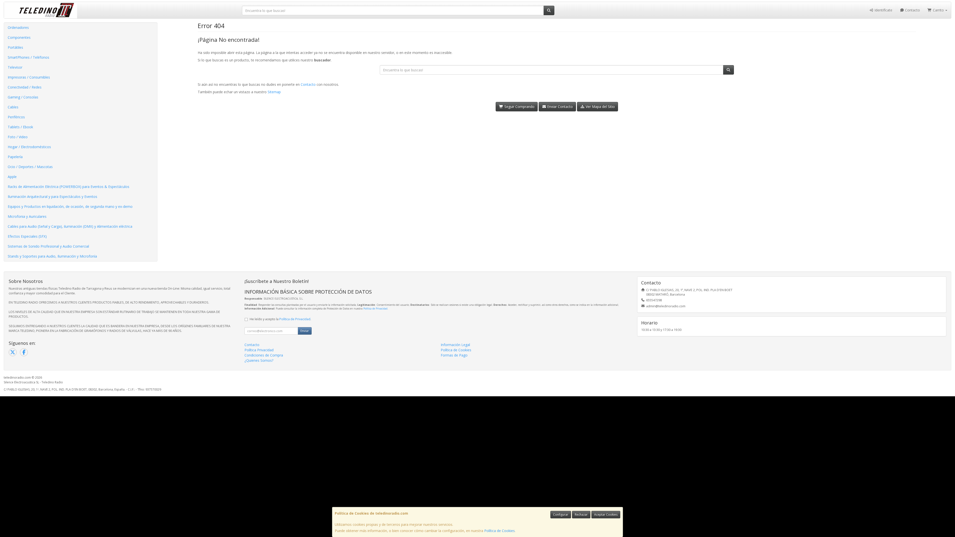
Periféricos (16, 117)
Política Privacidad (259, 350)
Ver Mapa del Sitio (600, 106)
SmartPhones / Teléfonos (28, 57)
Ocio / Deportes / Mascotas (30, 166)
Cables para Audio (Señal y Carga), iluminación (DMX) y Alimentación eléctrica (70, 226)
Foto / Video (18, 136)
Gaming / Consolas (23, 97)
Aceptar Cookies (606, 514)
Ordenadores (18, 27)
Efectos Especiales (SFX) (27, 236)
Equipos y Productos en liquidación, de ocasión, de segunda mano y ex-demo (70, 206)
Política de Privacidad (375, 308)
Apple (12, 176)
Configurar (560, 514)
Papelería (15, 156)
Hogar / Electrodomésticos (29, 146)
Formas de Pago (454, 355)
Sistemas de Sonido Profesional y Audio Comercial (48, 246)
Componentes (19, 37)
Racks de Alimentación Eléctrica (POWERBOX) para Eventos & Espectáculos (68, 186)
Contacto (912, 10)
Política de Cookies (499, 530)
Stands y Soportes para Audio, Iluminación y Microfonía (52, 256)
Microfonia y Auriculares (27, 216)
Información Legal (455, 344)
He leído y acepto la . (280, 319)
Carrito (938, 10)
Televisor (15, 67)
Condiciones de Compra (263, 355)
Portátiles (15, 47)
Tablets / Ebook (20, 127)
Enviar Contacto (559, 106)
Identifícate (882, 10)
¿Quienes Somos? (258, 360)
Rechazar (581, 514)
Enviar (304, 331)
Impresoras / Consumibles (29, 77)
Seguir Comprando (518, 106)
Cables (13, 107)
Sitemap (274, 92)
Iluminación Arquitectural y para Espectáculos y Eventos (52, 196)
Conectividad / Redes (25, 87)
